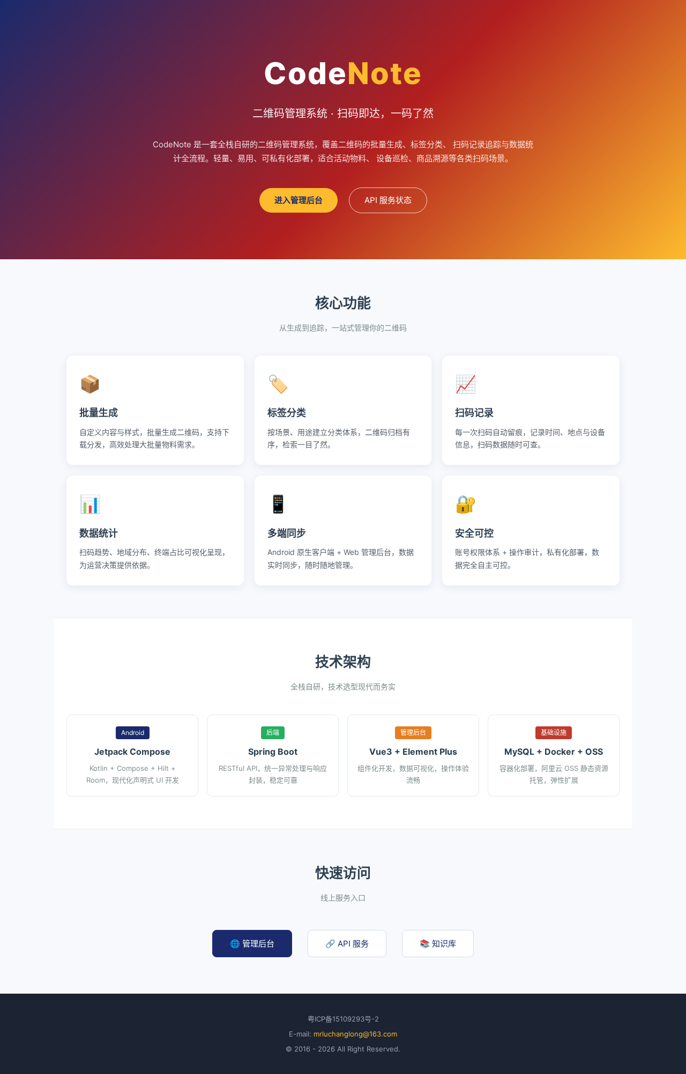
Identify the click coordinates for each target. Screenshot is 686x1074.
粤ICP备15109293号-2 (343, 1019)
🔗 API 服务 (347, 943)
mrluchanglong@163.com (355, 1034)
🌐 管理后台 (252, 943)
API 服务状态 (388, 200)
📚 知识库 (438, 943)
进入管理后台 (298, 200)
